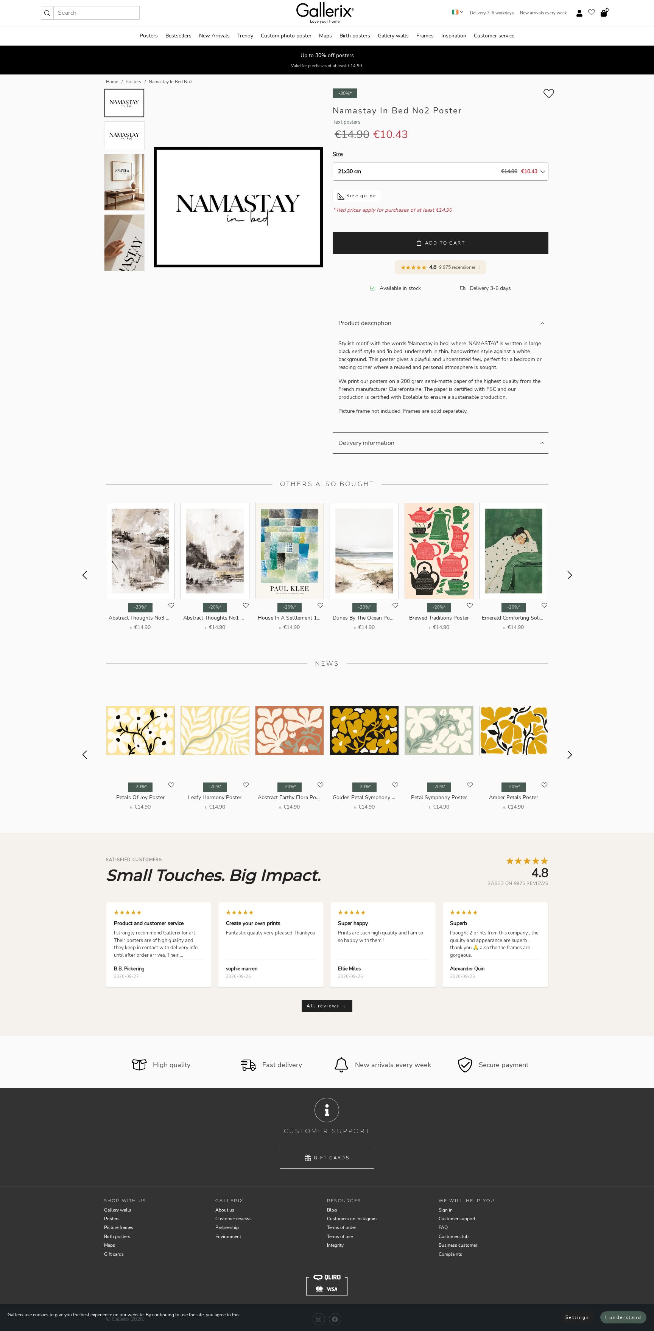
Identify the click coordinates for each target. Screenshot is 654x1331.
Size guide (360, 196)
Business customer (458, 1245)
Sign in (446, 1210)
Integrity (335, 1245)
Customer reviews (233, 1219)
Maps (325, 35)
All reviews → (327, 1006)
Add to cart (445, 243)
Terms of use (340, 1236)
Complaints (450, 1254)
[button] (47, 12)
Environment (228, 1236)
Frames (425, 35)
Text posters (346, 122)
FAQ (443, 1227)
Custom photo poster (286, 35)
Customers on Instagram (352, 1219)
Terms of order (341, 1227)
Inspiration (453, 35)
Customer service (494, 35)
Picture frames (118, 1227)
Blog (332, 1210)
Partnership (227, 1227)
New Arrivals (214, 35)
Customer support (457, 1219)
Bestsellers (178, 35)
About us (224, 1210)
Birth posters (354, 35)
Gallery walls (393, 35)
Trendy (245, 35)
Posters (149, 35)
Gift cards (331, 1158)
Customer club (454, 1236)
